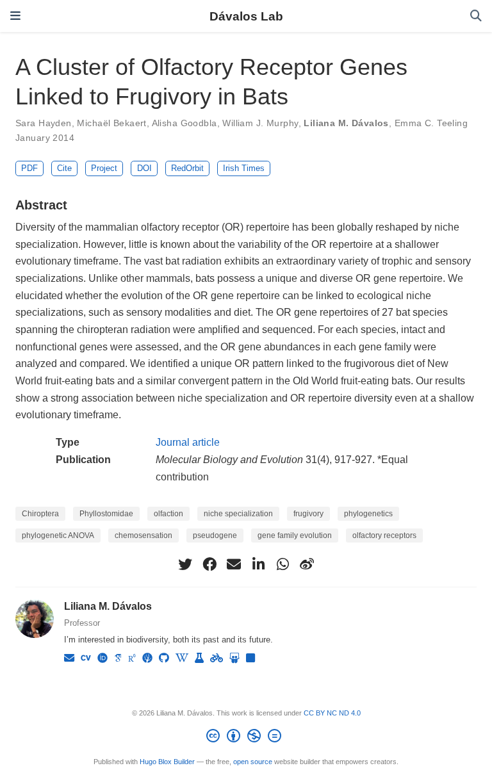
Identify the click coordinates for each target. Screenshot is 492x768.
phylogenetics (368, 513)
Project (104, 168)
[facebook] (209, 564)
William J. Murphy (260, 123)
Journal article (188, 442)
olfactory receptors (384, 535)
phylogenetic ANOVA (58, 535)
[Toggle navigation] (15, 15)
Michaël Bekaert (111, 123)
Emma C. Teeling (431, 123)
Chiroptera (40, 513)
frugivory (308, 513)
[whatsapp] (282, 564)
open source (252, 761)
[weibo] (306, 564)
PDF (29, 168)
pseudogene (215, 535)
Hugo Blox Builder (167, 761)
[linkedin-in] (258, 564)
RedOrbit (187, 168)
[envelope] (233, 564)
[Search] (476, 16)
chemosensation (143, 535)
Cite (64, 168)
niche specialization (238, 513)
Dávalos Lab (246, 16)
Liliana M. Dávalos (346, 123)
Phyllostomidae (106, 513)
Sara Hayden (43, 123)
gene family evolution (295, 535)
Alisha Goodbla (184, 123)
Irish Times (244, 168)
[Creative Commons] (246, 738)
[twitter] (185, 564)
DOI (144, 168)
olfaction (168, 513)
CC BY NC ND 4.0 (332, 713)
